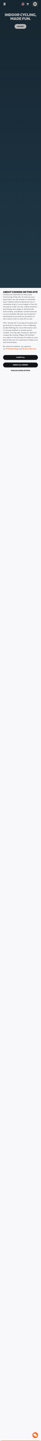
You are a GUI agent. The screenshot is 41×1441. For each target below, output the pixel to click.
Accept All (20, 357)
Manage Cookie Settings (20, 370)
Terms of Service (29, 349)
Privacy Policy (12, 349)
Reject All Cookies (20, 365)
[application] (35, 1435)
